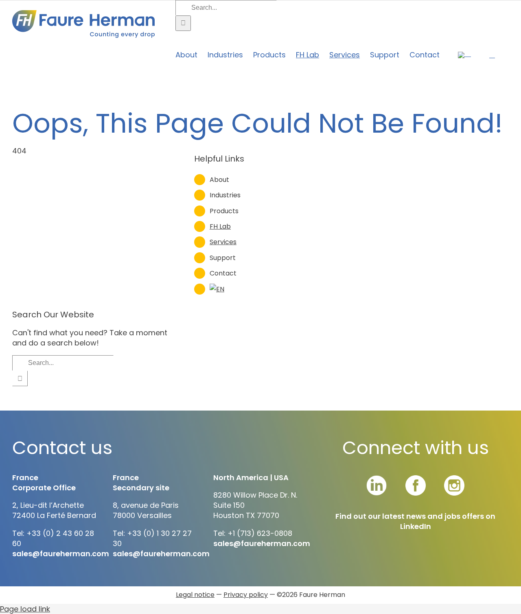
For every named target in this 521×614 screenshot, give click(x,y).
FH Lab (220, 226)
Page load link (25, 609)
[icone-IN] (376, 479)
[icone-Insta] (454, 479)
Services (223, 242)
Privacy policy (245, 594)
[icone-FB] (415, 479)
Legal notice (195, 594)
